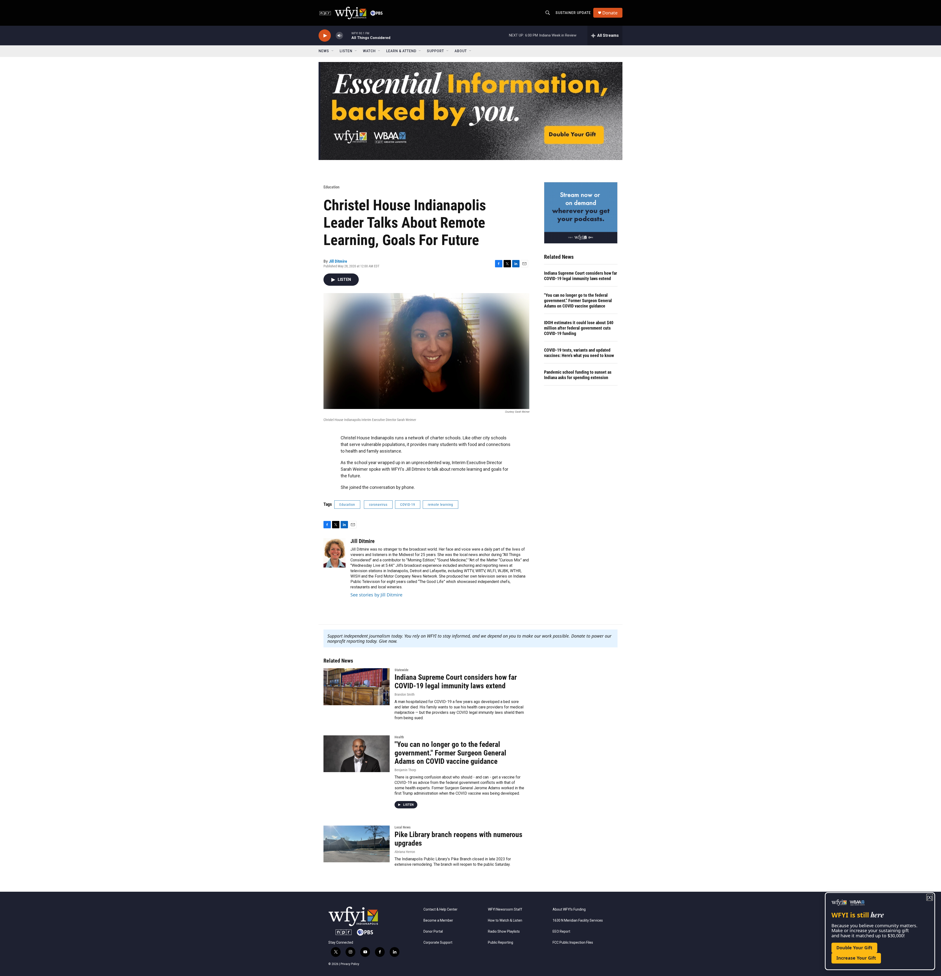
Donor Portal (433, 931)
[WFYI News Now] (580, 212)
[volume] (339, 35)
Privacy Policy (350, 964)
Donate (610, 12)
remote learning (440, 505)
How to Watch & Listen (505, 920)
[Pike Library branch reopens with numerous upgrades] (356, 844)
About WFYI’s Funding (569, 909)
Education (331, 187)
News (324, 51)
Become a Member (438, 920)
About (461, 51)
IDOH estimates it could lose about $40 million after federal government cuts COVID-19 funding (578, 328)
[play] (325, 35)
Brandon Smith (405, 694)
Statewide (402, 670)
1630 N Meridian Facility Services (578, 920)
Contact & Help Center (440, 909)
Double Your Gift (854, 948)
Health (399, 737)
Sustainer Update (573, 13)
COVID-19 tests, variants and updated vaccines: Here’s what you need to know (579, 352)
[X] (929, 897)
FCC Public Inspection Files (573, 942)
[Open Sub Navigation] (333, 51)
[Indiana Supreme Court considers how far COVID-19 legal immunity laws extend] (356, 686)
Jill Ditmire (338, 261)
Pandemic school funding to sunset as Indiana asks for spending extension (577, 375)
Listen (346, 51)
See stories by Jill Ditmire (376, 595)
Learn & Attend (401, 51)
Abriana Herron (405, 852)
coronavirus (378, 505)
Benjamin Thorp (405, 770)
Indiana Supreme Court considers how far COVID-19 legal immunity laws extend (580, 276)
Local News (402, 827)
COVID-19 (407, 505)
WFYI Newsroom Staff (505, 909)
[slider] (347, 35)
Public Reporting (500, 942)
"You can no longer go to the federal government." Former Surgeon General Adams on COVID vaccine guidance (578, 301)
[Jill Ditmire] (334, 553)
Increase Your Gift (856, 958)
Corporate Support (437, 942)
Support (435, 51)
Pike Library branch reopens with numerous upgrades (458, 838)
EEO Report (561, 931)
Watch (369, 51)
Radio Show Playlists (504, 931)
